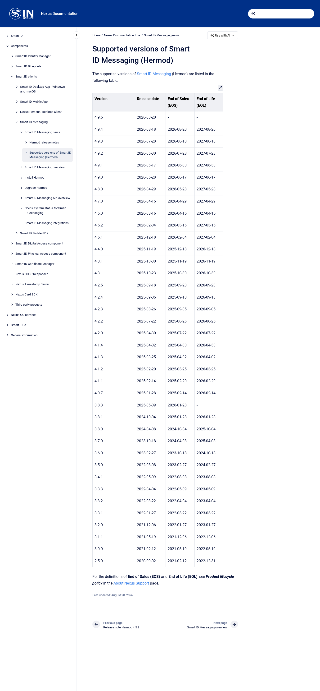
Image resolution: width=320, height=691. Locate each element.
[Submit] (253, 14)
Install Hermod (34, 178)
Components (19, 46)
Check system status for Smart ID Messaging (45, 211)
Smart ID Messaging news (42, 132)
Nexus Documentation (59, 13)
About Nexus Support (131, 583)
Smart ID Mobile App (34, 101)
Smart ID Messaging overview (45, 167)
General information (24, 335)
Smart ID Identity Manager (32, 56)
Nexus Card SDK (26, 294)
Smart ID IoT (19, 325)
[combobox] (281, 13)
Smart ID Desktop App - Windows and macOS (42, 89)
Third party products (28, 304)
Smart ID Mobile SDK (34, 233)
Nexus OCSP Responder (31, 274)
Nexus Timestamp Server (32, 284)
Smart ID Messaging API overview (47, 198)
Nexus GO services (23, 315)
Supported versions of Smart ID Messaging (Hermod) (50, 155)
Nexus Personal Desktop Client (41, 112)
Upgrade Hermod (36, 188)
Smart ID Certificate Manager (34, 264)
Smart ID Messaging (34, 122)
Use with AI (222, 35)
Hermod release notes (44, 142)
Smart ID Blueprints (28, 66)
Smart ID (17, 36)
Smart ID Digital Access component (39, 243)
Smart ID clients (26, 76)
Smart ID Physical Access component (40, 253)
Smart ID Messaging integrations (47, 223)
